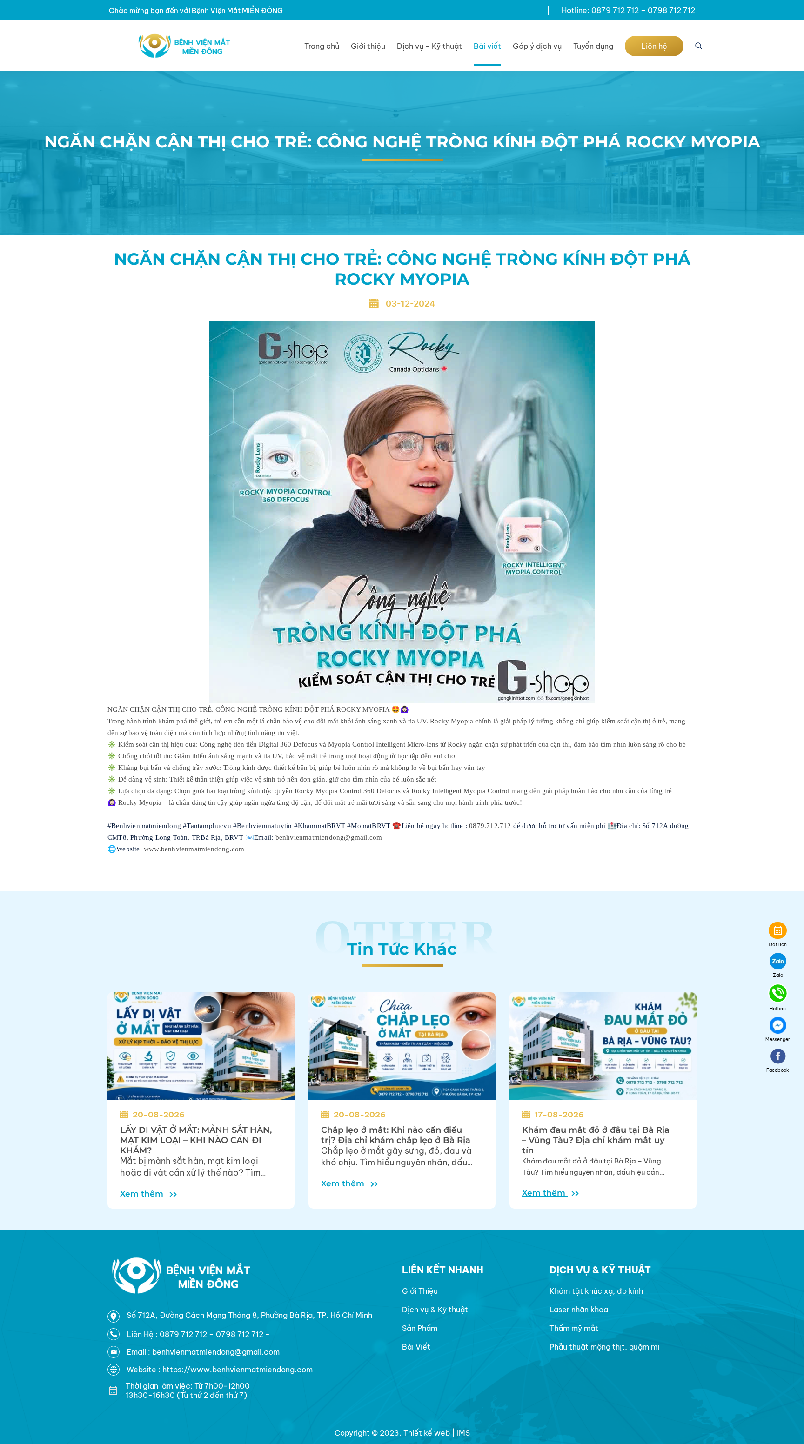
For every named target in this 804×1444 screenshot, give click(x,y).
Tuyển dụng (593, 46)
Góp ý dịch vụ (537, 46)
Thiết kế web (426, 1432)
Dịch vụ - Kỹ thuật (429, 46)
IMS (463, 1432)
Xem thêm (143, 1193)
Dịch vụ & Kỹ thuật (435, 1309)
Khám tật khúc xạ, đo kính (596, 1291)
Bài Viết (416, 1346)
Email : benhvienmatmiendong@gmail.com (203, 1352)
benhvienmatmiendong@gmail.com (328, 837)
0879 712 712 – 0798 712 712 (212, 1334)
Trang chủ (321, 46)
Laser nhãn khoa (578, 1309)
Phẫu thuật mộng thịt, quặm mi (604, 1346)
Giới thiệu (368, 46)
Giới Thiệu (420, 1291)
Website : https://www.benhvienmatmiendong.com (220, 1369)
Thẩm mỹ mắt (573, 1328)
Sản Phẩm (419, 1328)
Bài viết (487, 46)
